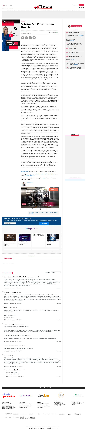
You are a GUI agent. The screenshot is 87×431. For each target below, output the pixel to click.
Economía (28, 10)
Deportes (37, 10)
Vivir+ (79, 10)
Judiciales (20, 10)
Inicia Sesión (75, 5)
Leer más (81, 35)
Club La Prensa (10, 10)
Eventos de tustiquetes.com (55, 251)
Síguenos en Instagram (76, 26)
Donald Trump (42, 212)
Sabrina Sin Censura (35, 212)
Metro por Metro (8, 418)
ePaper (80, 7)
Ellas (40, 10)
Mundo (32, 10)
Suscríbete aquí (24, 171)
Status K (43, 10)
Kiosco (83, 7)
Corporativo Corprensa (9, 414)
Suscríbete (81, 5)
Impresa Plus (16, 418)
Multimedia (61, 10)
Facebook (52, 174)
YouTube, (38, 174)
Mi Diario (24, 414)
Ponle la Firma (74, 10)
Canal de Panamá (49, 212)
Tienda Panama (24, 418)
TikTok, (47, 174)
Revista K (39, 414)
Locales (15, 10)
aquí (44, 178)
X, (49, 174)
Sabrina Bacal (24, 31)
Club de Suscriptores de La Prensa (69, 414)
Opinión (56, 10)
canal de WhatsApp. (30, 175)
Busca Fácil (62, 414)
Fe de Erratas (68, 10)
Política (24, 10)
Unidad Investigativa (50, 10)
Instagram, (43, 174)
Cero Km (32, 418)
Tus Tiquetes (54, 414)
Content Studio (46, 414)
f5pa (77, 414)
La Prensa (16, 414)
